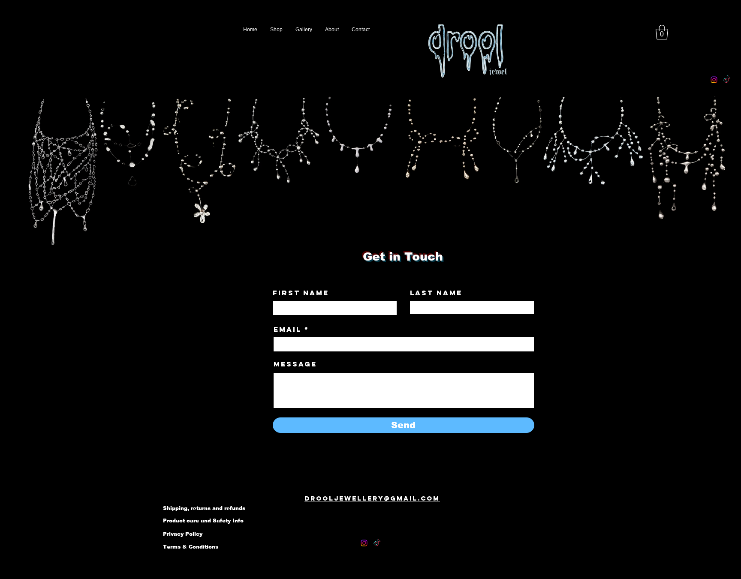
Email (287, 329)
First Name (301, 293)
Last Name (436, 293)
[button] (662, 32)
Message (295, 364)
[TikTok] (727, 79)
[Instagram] (714, 79)
